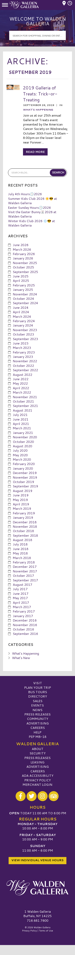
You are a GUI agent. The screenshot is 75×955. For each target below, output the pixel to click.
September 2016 (25, 633)
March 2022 (22, 392)
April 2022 (21, 388)
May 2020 (20, 455)
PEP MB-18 (37, 736)
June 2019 (20, 495)
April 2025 (21, 280)
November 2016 (25, 624)
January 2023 (23, 356)
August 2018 (22, 539)
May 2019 (20, 499)
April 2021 (21, 423)
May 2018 (20, 553)
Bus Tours (37, 692)
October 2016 (23, 629)
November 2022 (25, 361)
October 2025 (23, 267)
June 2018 (20, 548)
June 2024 (20, 307)
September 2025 (25, 271)
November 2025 (25, 262)
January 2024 (23, 325)
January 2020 (23, 468)
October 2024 (23, 298)
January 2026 (23, 258)
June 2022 (20, 379)
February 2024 (24, 321)
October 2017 (23, 575)
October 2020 (23, 441)
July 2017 (20, 589)
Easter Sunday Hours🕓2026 (29, 207)
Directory (37, 696)
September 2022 (25, 370)
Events (37, 705)
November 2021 (25, 397)
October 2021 (23, 401)
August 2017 (22, 584)
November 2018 (25, 526)
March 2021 (22, 428)
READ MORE (35, 152)
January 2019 (23, 517)
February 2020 (24, 463)
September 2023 (25, 338)
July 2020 (20, 450)
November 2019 (25, 477)
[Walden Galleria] (37, 888)
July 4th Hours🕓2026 (25, 194)
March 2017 (22, 607)
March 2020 (22, 459)
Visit (37, 683)
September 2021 (25, 405)
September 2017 (25, 580)
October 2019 (23, 481)
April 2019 (21, 504)
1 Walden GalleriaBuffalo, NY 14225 (37, 913)
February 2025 (24, 285)
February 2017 (24, 611)
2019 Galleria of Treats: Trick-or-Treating (40, 94)
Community (37, 718)
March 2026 (22, 249)
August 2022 (22, 374)
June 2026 (20, 244)
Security (38, 753)
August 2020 (22, 446)
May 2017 (20, 598)
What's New (21, 657)
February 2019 (24, 513)
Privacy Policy (37, 780)
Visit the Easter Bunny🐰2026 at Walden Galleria (32, 214)
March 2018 (22, 557)
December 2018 (25, 522)
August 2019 (22, 490)
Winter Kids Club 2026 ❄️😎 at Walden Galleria (31, 223)
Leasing (37, 762)
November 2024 (25, 294)
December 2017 (25, 566)
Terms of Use (46, 930)
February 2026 (24, 253)
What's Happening (38, 109)
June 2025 (20, 276)
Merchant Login (37, 784)
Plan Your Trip (37, 687)
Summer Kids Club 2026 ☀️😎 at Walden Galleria (32, 200)
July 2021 (20, 414)
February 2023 (24, 352)
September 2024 (25, 303)
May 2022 (20, 383)
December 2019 (25, 472)
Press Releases (37, 714)
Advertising (37, 723)
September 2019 (25, 486)
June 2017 (20, 593)
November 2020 (25, 437)
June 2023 (20, 343)
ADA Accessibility (37, 775)
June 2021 (20, 419)
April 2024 (21, 312)
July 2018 (20, 544)
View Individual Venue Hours (37, 860)
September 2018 (25, 535)
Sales (37, 701)
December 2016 (25, 620)
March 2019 (22, 508)
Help (37, 732)
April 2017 (21, 602)
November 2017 (25, 571)
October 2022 (23, 365)
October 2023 (23, 334)
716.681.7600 (37, 920)
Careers (37, 727)
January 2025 (23, 289)
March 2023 (22, 347)
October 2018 (23, 530)
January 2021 (23, 432)
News (37, 710)
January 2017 (23, 616)
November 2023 (25, 330)
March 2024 (22, 316)
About (37, 748)
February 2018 (24, 562)
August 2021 (22, 410)
